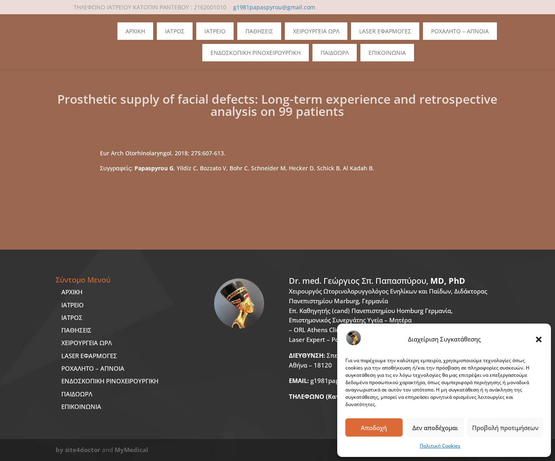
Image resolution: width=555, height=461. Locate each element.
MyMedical (131, 450)
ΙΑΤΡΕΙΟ (72, 305)
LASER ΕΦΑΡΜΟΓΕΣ (89, 356)
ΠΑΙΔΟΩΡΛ (335, 53)
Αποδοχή (374, 428)
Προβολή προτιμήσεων (505, 428)
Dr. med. (377, 280)
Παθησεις (259, 31)
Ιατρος (174, 31)
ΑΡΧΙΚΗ (71, 292)
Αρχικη (135, 31)
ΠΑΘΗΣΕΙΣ (76, 330)
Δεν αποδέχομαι (435, 428)
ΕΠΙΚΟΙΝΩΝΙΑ (81, 406)
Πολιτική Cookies (440, 445)
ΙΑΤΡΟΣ (71, 317)
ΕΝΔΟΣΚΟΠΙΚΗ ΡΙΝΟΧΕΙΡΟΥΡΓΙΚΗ (109, 381)
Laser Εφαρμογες (385, 31)
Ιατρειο (214, 31)
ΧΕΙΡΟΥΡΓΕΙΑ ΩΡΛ (86, 343)
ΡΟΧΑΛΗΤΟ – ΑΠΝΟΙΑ (92, 368)
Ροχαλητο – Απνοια (460, 31)
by (59, 450)
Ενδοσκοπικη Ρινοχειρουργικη (255, 53)
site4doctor (82, 450)
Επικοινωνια (387, 53)
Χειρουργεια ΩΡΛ (316, 31)
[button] (539, 339)
